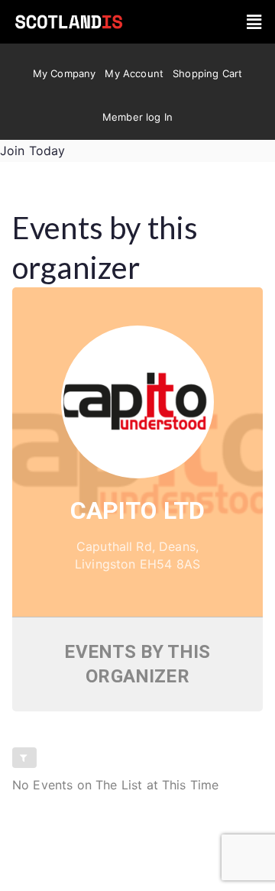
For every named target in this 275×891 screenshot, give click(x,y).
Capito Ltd (137, 510)
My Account (134, 73)
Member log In (137, 117)
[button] (254, 22)
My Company (64, 73)
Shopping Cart (207, 73)
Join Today (33, 150)
